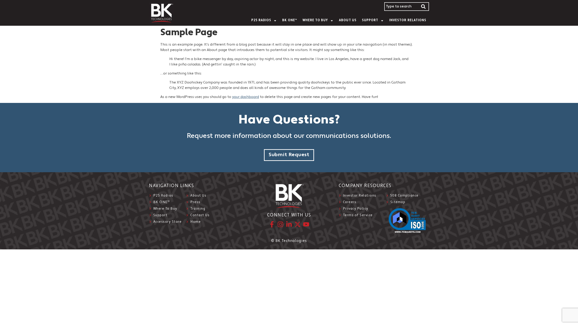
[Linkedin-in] (289, 224)
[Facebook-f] (272, 224)
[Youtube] (306, 224)
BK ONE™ (289, 20)
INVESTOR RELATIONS (407, 20)
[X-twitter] (297, 224)
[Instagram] (280, 224)
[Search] (423, 6)
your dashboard (245, 97)
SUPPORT (370, 20)
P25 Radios (261, 20)
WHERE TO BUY (315, 20)
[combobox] (401, 6)
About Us (347, 20)
